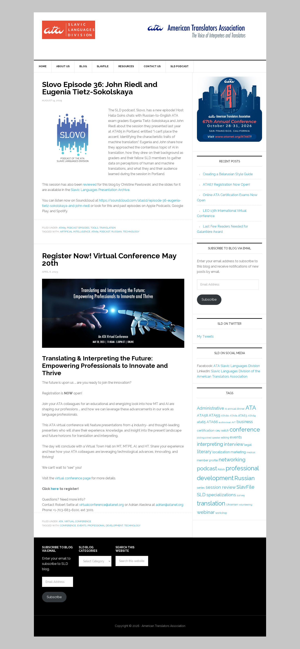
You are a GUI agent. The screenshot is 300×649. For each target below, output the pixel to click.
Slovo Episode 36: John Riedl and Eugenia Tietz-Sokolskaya (99, 88)
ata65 (94, 231)
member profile (207, 460)
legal (248, 445)
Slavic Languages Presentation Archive (100, 190)
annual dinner (236, 408)
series (201, 487)
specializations (221, 494)
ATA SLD (68, 30)
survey (241, 495)
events (81, 525)
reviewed (90, 184)
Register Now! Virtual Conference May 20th (109, 259)
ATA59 (214, 415)
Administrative (210, 408)
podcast (105, 231)
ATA (61, 521)
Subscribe (209, 299)
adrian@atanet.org (169, 505)
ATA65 (62, 227)
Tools (94, 227)
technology (131, 231)
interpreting (210, 444)
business (245, 421)
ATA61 (233, 415)
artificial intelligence (75, 231)
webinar (205, 512)
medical (251, 452)
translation (211, 503)
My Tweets (205, 336)
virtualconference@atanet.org (101, 505)
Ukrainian (232, 504)
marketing (238, 452)
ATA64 (252, 415)
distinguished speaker (208, 437)
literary (204, 451)
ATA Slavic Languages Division (236, 366)
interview (233, 444)
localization (221, 452)
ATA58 (202, 415)
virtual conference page (73, 478)
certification (205, 430)
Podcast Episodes (78, 227)
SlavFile (245, 487)
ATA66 (212, 422)
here (55, 489)
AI (226, 409)
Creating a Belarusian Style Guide (228, 174)
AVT (234, 422)
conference (68, 525)
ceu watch (222, 430)
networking (232, 459)
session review (221, 487)
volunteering (245, 504)
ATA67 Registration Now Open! (226, 184)
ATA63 (242, 415)
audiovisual (225, 422)
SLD (201, 494)
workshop (221, 512)
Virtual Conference (77, 521)
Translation (107, 227)
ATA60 (225, 415)
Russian (116, 231)
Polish (221, 469)
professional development (105, 525)
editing (225, 437)
